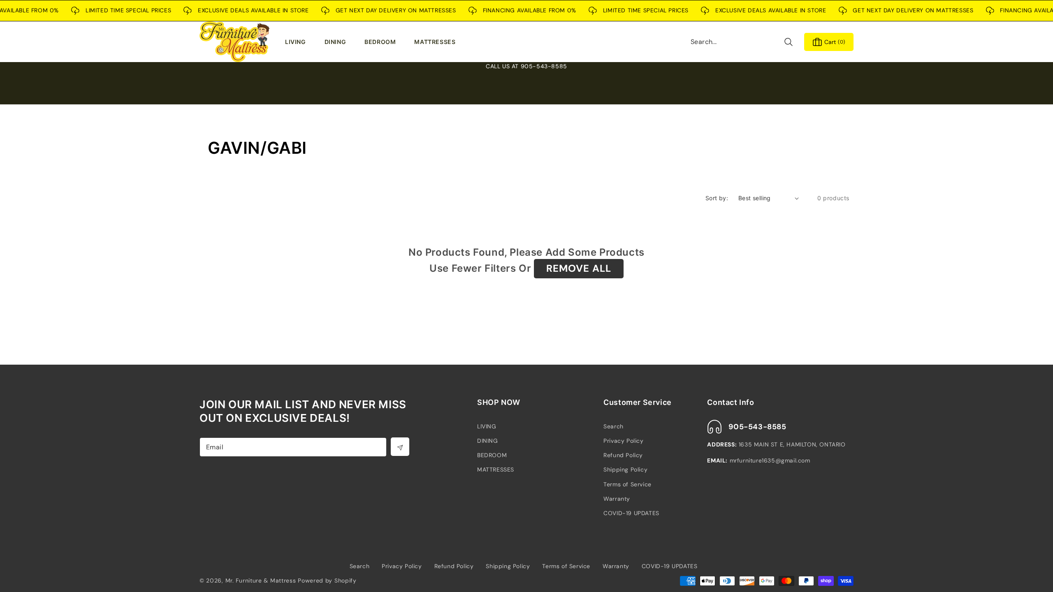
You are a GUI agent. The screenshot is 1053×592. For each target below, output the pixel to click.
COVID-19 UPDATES (631, 513)
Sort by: (716, 197)
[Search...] (788, 41)
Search (613, 426)
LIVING (486, 426)
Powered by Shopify (327, 580)
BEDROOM (492, 455)
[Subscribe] (400, 446)
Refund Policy (623, 455)
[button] (297, 42)
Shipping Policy (625, 469)
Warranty (616, 498)
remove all (578, 268)
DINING (487, 440)
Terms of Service (627, 484)
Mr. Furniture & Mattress (260, 580)
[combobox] (742, 41)
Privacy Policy (623, 440)
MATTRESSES (495, 469)
